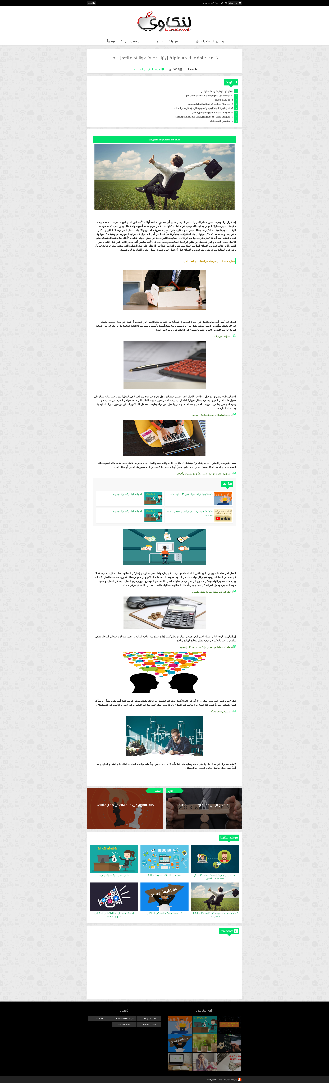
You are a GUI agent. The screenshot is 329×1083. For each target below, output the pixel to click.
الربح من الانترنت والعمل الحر (208, 41)
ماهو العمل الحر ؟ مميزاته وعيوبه (128, 494)
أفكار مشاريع (155, 41)
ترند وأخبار (109, 41)
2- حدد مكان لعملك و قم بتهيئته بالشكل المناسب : (210, 104)
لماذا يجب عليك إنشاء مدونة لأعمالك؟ (164, 875)
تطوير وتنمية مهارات (149, 1024)
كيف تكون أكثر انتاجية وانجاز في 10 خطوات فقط (191, 494)
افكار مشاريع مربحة (149, 1018)
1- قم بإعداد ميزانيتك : (223, 100)
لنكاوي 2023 (211, 1079)
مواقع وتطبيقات (130, 41)
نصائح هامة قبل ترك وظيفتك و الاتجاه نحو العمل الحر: (209, 95)
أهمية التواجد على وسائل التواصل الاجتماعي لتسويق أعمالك (114, 915)
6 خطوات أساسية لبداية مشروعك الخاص (164, 913)
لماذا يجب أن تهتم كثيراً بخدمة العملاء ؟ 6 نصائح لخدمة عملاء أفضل (215, 877)
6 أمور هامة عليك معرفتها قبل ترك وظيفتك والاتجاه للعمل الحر (215, 915)
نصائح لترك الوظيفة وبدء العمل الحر (217, 91)
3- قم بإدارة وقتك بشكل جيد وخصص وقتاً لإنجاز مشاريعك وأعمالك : (203, 108)
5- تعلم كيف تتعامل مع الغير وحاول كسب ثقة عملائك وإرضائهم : (204, 117)
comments (227, 931)
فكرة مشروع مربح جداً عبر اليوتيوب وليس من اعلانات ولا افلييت (190, 513)
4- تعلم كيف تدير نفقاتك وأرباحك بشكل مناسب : (212, 112)
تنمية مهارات (177, 41)
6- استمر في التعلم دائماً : (221, 121)
